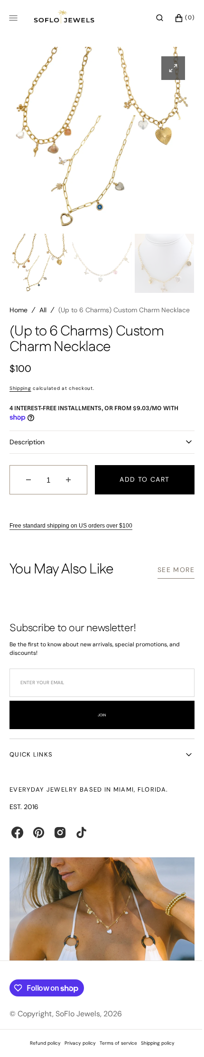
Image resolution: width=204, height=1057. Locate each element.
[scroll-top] (175, 1035)
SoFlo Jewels (78, 1025)
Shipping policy (154, 1054)
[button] (152, 18)
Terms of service (114, 1054)
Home (18, 310)
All (42, 310)
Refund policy (41, 1054)
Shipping (20, 403)
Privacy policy (76, 1054)
